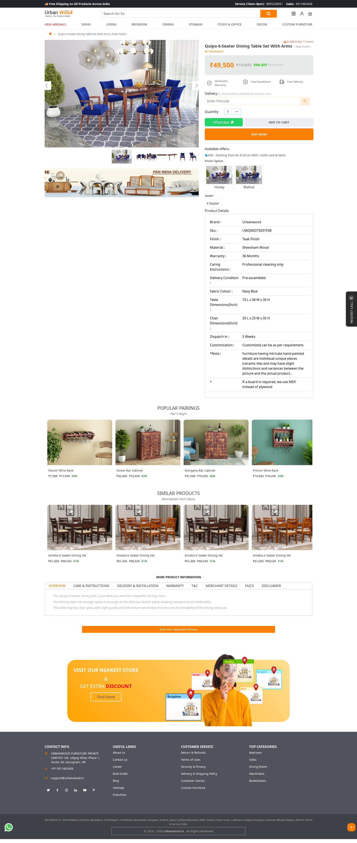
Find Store (106, 696)
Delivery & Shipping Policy (199, 773)
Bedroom (255, 752)
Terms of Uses (190, 759)
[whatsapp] (9, 827)
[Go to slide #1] (122, 156)
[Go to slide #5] (172, 156)
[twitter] (48, 790)
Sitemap (118, 787)
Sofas (253, 759)
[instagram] (66, 790)
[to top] (351, 827)
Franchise (119, 794)
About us (119, 752)
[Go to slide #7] (193, 156)
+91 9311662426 (62, 768)
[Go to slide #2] (141, 156)
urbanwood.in (174, 831)
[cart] (308, 13)
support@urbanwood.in (67, 778)
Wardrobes (256, 773)
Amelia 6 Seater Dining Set (67, 555)
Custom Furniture (297, 24)
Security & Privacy (193, 766)
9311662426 (299, 4)
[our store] (292, 13)
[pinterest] (94, 790)
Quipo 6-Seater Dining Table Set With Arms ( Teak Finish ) (92, 34)
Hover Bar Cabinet (130, 470)
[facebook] (57, 790)
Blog (116, 780)
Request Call (351, 312)
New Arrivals (55, 24)
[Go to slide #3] (152, 156)
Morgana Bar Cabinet (200, 470)
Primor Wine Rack (265, 470)
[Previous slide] (47, 85)
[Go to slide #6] (183, 156)
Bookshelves (257, 780)
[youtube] (84, 790)
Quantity (211, 111)
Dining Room (258, 766)
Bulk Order (120, 773)
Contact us (120, 759)
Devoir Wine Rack (60, 470)
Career (117, 766)
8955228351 (259, 4)
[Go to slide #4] (162, 156)
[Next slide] (196, 85)
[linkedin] (75, 790)
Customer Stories (193, 780)
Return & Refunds (193, 752)
